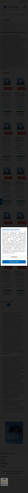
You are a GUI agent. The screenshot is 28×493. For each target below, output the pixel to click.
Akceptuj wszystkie (14, 261)
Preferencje (14, 257)
